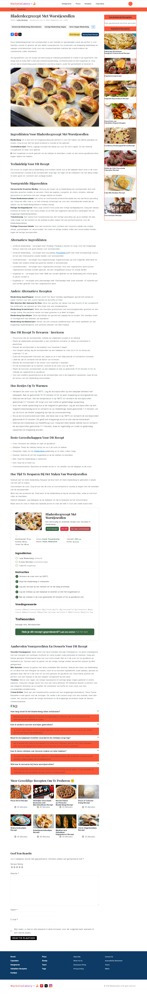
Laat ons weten (67, 632)
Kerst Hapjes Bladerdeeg (79, 27)
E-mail (14, 919)
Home (13, 9)
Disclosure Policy (80, 965)
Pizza (78, 4)
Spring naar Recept (90, 35)
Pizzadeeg (61, 253)
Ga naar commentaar (80, 529)
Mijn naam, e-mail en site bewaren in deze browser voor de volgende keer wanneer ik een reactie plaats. (54, 931)
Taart (44, 965)
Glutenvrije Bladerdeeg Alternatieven (26, 27)
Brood (13, 957)
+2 (93, 27)
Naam (14, 910)
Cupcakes (100, 4)
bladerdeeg (39, 451)
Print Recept (74, 35)
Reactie (15, 873)
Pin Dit (64, 529)
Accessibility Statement (114, 961)
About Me (77, 957)
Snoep (44, 961)
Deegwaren (66, 4)
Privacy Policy (79, 969)
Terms (107, 965)
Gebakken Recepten (19, 969)
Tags (44, 969)
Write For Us (78, 961)
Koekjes (88, 4)
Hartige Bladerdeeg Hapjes (55, 27)
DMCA (107, 969)
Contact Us (109, 957)
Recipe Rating (17, 864)
